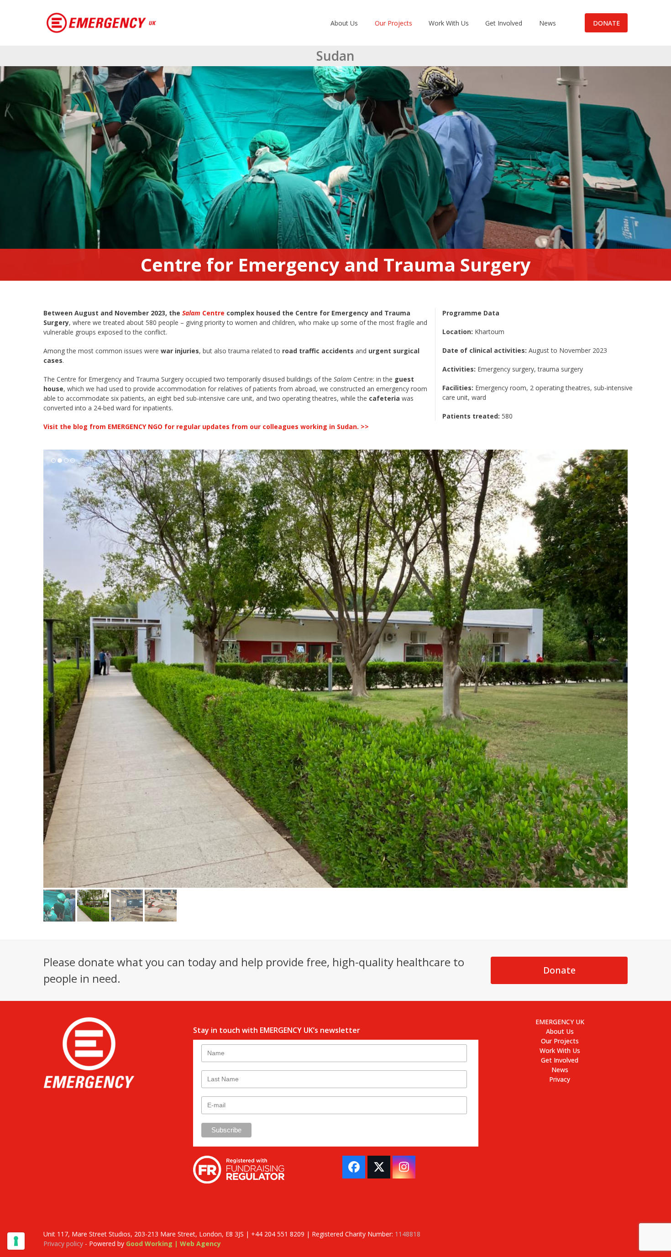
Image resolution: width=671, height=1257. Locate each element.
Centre (203, 313)
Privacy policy (63, 1243)
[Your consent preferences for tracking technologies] (16, 1241)
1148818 (407, 1234)
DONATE (606, 23)
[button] (51, 668)
